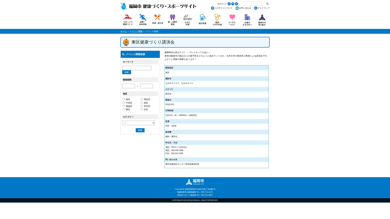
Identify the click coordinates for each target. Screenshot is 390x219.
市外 (146, 109)
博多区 (147, 99)
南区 (146, 103)
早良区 (147, 106)
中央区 (129, 103)
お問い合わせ (245, 8)
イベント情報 (136, 31)
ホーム (123, 31)
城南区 (129, 106)
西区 (128, 109)
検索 (126, 72)
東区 (128, 99)
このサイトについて (223, 8)
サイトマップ (264, 8)
